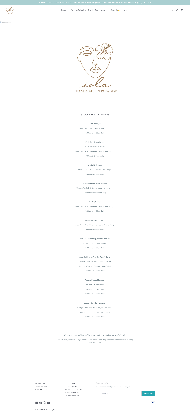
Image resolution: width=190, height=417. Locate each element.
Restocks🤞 (115, 10)
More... (125, 10)
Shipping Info (70, 383)
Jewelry (64, 10)
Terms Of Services (72, 392)
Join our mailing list (101, 383)
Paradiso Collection (78, 10)
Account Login (40, 383)
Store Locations (41, 389)
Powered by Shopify (52, 410)
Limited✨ (105, 10)
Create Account (41, 386)
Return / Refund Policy (73, 389)
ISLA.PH (42, 410)
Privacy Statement (72, 396)
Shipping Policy (71, 386)
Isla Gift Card (93, 10)
